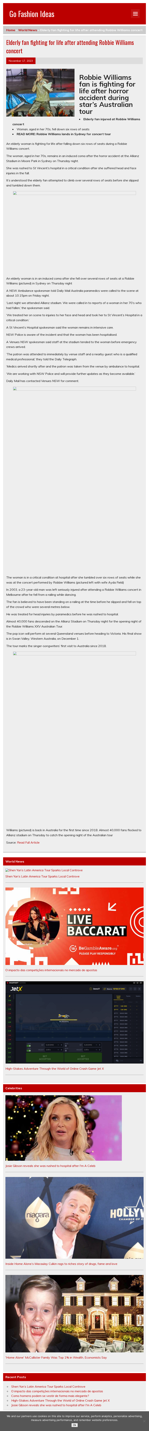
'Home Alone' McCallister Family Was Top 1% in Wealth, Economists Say (56, 1357)
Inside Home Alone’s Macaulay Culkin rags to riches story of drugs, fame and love (61, 1264)
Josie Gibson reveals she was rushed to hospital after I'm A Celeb (50, 1166)
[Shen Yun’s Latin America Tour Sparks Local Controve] (44, 870)
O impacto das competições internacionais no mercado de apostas (51, 970)
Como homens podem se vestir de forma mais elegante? (50, 1396)
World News (27, 30)
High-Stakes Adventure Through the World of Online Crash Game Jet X (54, 1068)
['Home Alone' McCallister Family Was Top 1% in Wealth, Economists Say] (74, 1351)
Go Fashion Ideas (31, 13)
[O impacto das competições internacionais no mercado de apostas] (74, 964)
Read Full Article (28, 842)
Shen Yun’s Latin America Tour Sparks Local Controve (42, 876)
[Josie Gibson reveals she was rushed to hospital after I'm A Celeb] (63, 1159)
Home (10, 30)
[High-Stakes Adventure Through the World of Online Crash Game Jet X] (74, 1062)
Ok (74, 1425)
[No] (144, 1421)
